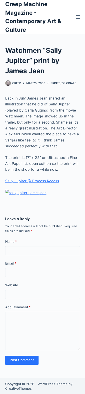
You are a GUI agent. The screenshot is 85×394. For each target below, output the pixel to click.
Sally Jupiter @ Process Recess (32, 181)
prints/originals (63, 83)
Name (11, 241)
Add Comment (18, 307)
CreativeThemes (18, 388)
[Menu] (78, 17)
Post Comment (22, 360)
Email (10, 263)
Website (11, 285)
